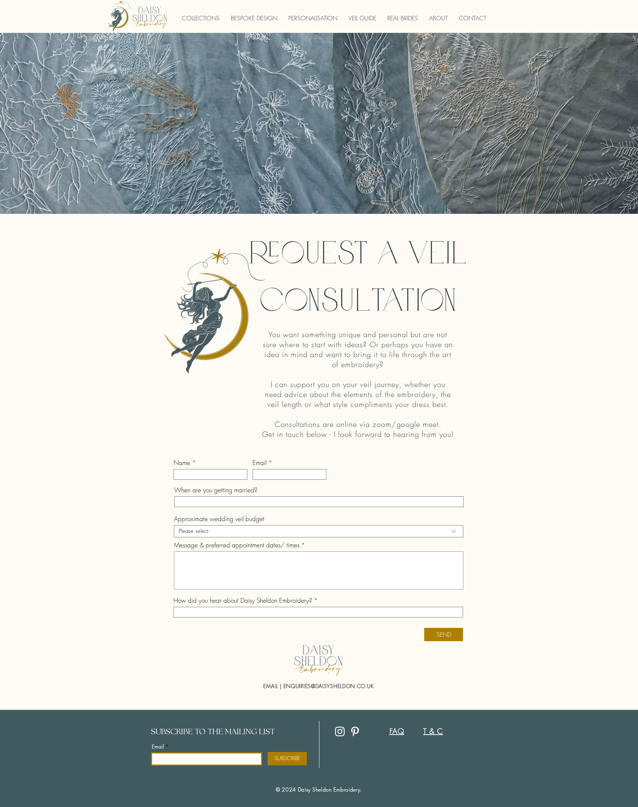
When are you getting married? (215, 490)
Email (260, 462)
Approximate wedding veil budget (219, 519)
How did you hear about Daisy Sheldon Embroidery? (243, 600)
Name (182, 462)
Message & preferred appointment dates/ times (236, 545)
